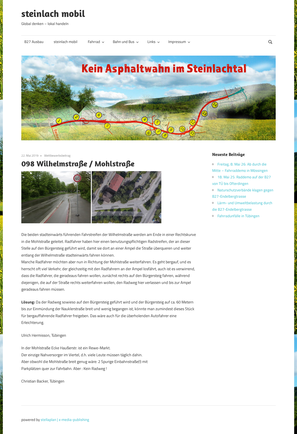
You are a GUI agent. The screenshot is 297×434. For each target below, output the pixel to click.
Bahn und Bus (123, 42)
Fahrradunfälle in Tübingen (238, 216)
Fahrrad (94, 42)
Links (151, 42)
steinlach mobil (53, 13)
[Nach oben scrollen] (289, 426)
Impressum (177, 42)
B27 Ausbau (33, 42)
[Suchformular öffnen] (270, 41)
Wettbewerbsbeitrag (57, 155)
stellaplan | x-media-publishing (65, 419)
